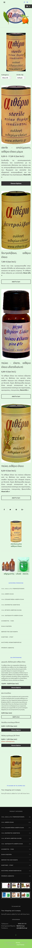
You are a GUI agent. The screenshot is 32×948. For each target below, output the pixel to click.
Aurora (18, 942)
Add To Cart (16, 282)
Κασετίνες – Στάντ (7, 637)
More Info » (24, 390)
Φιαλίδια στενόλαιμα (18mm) (10, 722)
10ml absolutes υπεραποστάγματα (12, 588)
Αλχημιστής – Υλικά (7, 621)
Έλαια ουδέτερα (6, 626)
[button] (4, 2)
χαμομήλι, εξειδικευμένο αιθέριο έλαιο (13, 662)
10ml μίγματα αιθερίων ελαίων (11, 610)
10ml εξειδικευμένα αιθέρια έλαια (12, 599)
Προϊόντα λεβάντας (7, 647)
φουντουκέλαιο (6, 693)
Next (27, 533)
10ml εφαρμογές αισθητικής (10, 604)
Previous (5, 533)
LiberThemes (20, 945)
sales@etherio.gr (21, 928)
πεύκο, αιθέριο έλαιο (12, 466)
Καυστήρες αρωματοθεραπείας (11, 642)
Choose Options (16, 183)
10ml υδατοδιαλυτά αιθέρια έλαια (12, 615)
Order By (19, 75)
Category (5, 75)
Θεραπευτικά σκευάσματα (9, 631)
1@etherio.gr (20, 926)
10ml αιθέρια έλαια (7, 594)
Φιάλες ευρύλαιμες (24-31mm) (10, 735)
